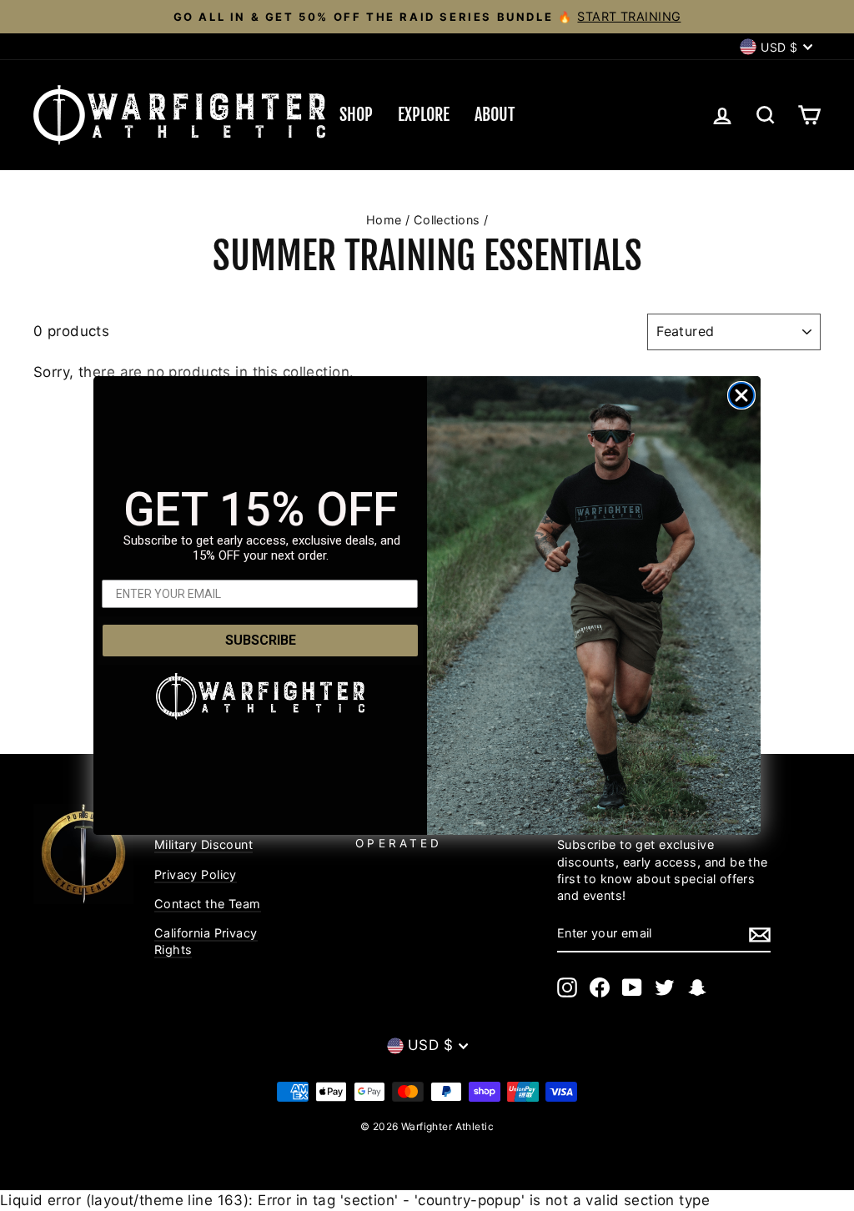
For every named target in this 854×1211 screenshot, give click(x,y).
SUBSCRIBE (260, 640)
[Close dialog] (741, 395)
